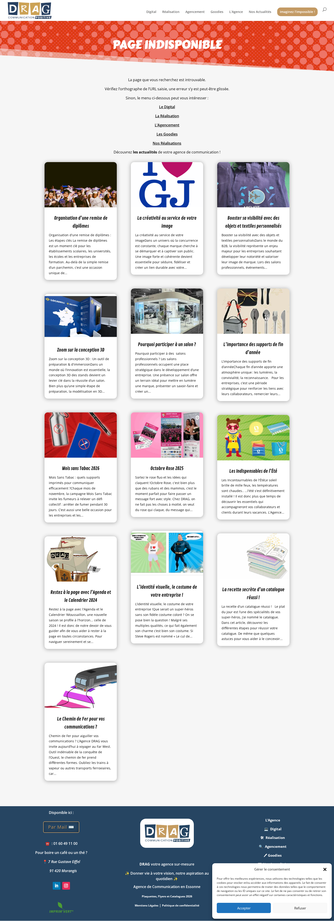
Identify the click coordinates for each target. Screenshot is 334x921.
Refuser (300, 908)
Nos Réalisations (167, 143)
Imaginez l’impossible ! (297, 12)
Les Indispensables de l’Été (253, 471)
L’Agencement (167, 125)
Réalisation (170, 12)
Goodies (217, 12)
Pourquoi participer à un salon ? (167, 344)
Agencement (195, 12)
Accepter (244, 908)
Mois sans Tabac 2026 (80, 468)
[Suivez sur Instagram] (66, 886)
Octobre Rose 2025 (166, 468)
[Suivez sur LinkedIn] (56, 886)
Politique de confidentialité (180, 905)
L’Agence (236, 12)
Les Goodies (167, 134)
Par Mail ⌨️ (61, 827)
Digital (151, 12)
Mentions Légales (146, 905)
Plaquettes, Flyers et (167, 896)
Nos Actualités (260, 12)
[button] (325, 869)
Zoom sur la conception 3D (80, 350)
